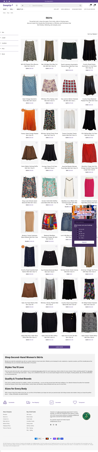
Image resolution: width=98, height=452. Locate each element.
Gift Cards (29, 414)
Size (3, 32)
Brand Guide (30, 416)
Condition (4, 43)
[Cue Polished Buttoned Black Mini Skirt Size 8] (49, 256)
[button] (93, 34)
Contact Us (5, 419)
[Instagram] (7, 1)
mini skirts (90, 371)
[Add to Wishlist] (36, 41)
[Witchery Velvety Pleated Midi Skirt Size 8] (49, 289)
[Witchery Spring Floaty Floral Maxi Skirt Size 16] (49, 119)
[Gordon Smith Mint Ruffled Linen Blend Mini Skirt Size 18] (49, 187)
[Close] (0, 451)
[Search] (80, 5)
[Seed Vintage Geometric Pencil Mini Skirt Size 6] (29, 85)
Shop (8, 12)
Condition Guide (30, 421)
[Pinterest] (9, 1)
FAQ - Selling (30, 430)
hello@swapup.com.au (55, 421)
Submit (84, 242)
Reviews (5, 414)
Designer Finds (77, 9)
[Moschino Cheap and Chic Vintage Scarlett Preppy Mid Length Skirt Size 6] (89, 152)
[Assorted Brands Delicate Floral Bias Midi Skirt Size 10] (69, 152)
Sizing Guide (30, 423)
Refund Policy (6, 423)
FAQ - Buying (30, 428)
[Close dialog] (94, 207)
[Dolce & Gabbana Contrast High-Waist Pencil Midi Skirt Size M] (89, 187)
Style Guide (29, 419)
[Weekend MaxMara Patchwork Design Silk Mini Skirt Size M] (49, 221)
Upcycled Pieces (89, 9)
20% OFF (56, 9)
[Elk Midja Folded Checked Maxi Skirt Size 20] (89, 289)
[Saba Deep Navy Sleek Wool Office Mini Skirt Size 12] (29, 322)
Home (4, 12)
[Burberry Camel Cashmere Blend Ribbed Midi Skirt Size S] (29, 221)
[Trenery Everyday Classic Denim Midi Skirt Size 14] (69, 119)
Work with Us (6, 421)
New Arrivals (65, 9)
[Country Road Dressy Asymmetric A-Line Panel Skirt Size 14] (89, 50)
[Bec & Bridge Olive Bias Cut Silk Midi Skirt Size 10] (49, 50)
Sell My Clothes (30, 425)
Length (3, 37)
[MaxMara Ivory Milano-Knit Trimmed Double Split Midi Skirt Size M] (69, 187)
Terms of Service (7, 428)
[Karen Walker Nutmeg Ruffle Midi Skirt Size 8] (29, 152)
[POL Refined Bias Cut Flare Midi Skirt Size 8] (89, 119)
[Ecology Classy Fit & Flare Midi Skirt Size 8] (49, 152)
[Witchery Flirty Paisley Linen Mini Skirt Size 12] (49, 85)
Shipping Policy (6, 425)
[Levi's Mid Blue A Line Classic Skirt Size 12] (69, 221)
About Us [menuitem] (20, 9)
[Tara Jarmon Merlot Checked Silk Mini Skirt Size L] (69, 85)
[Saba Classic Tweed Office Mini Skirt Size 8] (89, 322)
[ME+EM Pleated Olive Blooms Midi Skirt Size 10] (29, 50)
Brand (3, 54)
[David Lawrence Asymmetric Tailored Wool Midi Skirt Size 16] (69, 50)
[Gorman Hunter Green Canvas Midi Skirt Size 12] (69, 256)
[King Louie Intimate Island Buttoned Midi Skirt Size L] (29, 187)
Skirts (12, 12)
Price (3, 48)
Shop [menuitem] (4, 9)
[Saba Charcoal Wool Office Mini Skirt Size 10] (49, 322)
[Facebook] (4, 1)
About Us (5, 416)
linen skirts (39, 371)
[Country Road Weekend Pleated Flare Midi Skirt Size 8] (89, 85)
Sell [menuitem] (11, 9)
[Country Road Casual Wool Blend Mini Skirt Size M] (69, 289)
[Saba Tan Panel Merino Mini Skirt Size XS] (29, 289)
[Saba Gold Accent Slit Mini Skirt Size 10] (69, 322)
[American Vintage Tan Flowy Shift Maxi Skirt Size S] (89, 256)
